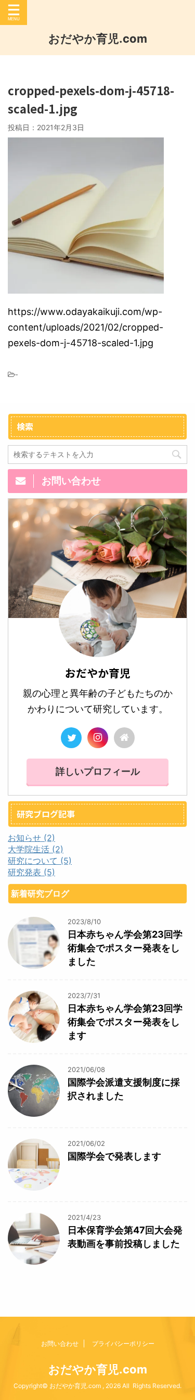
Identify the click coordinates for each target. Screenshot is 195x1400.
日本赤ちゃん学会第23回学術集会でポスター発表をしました (125, 948)
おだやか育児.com (97, 38)
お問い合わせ (60, 1343)
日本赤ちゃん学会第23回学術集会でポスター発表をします (125, 1022)
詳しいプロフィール (98, 771)
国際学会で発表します (114, 1156)
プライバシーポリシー (123, 1343)
